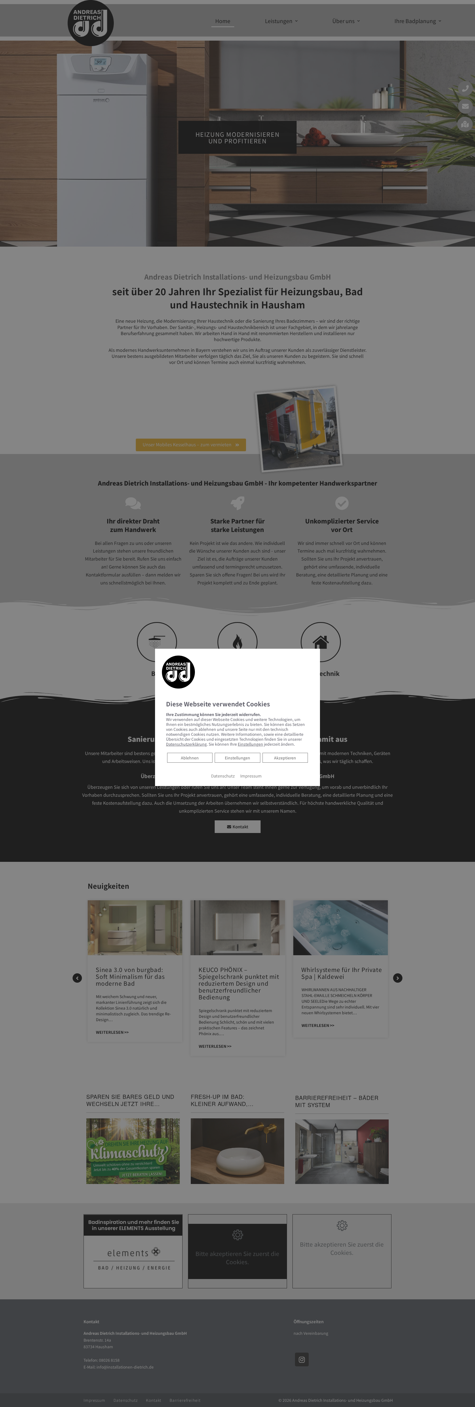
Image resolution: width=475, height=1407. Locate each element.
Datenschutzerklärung (186, 744)
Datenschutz (223, 776)
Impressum (251, 776)
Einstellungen (237, 757)
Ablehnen (190, 757)
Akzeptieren (285, 757)
